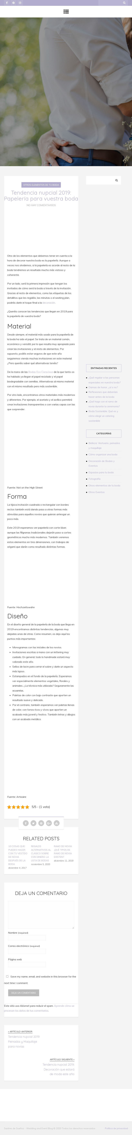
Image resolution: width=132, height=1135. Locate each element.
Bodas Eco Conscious (40, 371)
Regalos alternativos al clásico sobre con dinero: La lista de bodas (41, 853)
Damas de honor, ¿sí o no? (103, 387)
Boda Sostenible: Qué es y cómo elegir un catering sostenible (103, 416)
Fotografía (94, 478)
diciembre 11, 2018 (63, 860)
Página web (15, 959)
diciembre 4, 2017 (17, 867)
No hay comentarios (41, 205)
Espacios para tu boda (101, 472)
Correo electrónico (24, 946)
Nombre (18, 932)
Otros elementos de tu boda (41, 184)
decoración (48, 302)
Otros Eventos (97, 492)
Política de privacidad (116, 1128)
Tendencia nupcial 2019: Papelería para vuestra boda (41, 195)
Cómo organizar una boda (103, 454)
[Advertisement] (104, 210)
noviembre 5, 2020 (40, 864)
